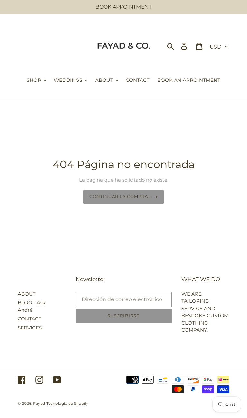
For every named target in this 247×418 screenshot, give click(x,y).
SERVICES (30, 328)
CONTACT (29, 319)
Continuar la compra (118, 196)
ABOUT (27, 294)
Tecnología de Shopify (67, 403)
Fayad (39, 403)
